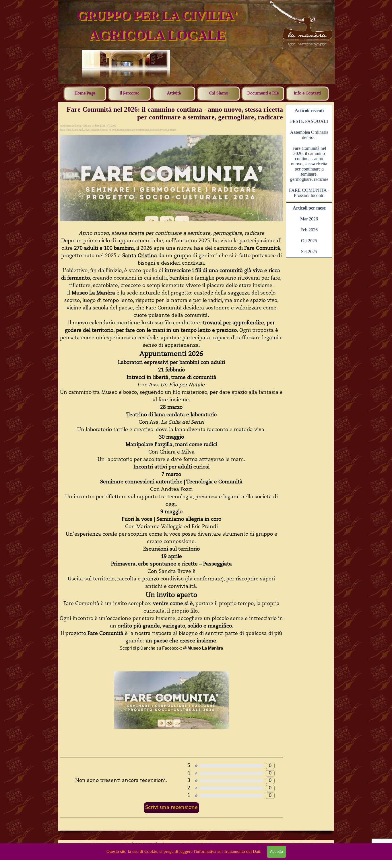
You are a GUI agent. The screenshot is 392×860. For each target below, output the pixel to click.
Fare (68, 129)
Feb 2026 (309, 229)
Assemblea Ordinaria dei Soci (309, 135)
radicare (154, 129)
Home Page (85, 93)
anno (105, 129)
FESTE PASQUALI (309, 121)
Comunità (77, 129)
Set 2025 (309, 251)
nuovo (112, 129)
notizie (172, 129)
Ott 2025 (309, 240)
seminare (130, 129)
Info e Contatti (307, 93)
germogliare (142, 129)
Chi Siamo (218, 93)
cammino (96, 129)
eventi (163, 129)
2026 (87, 129)
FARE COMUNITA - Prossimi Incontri (309, 193)
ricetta (120, 129)
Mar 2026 (309, 218)
